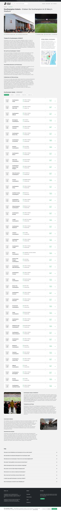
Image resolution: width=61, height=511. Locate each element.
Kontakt (42, 498)
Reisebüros (55, 3)
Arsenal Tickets (49, 395)
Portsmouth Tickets (29, 399)
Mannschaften (48, 3)
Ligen (52, 3)
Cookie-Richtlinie (35, 509)
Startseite (43, 3)
